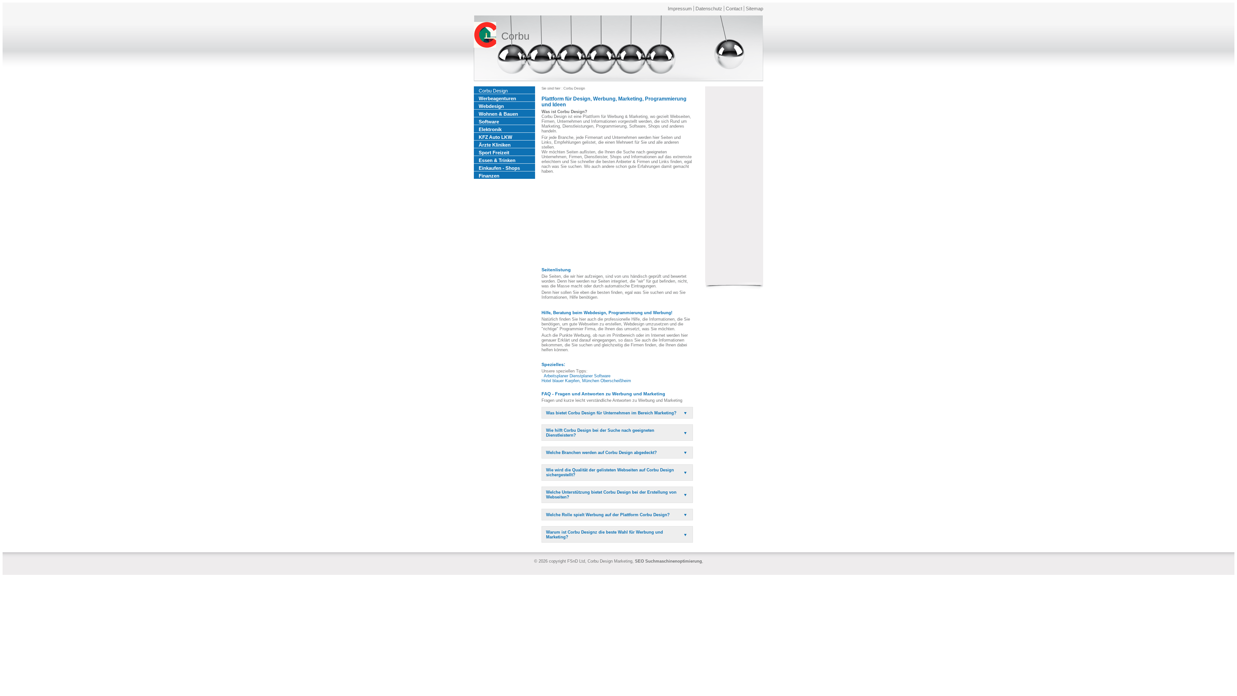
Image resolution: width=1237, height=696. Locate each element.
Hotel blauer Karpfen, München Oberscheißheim (586, 380)
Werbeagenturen (497, 98)
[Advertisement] (617, 220)
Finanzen (489, 176)
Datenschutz (708, 8)
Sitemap (754, 8)
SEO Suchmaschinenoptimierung (668, 561)
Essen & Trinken (497, 160)
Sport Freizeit (494, 152)
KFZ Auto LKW (495, 137)
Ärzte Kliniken (495, 145)
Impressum (680, 8)
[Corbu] (485, 36)
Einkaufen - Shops (499, 168)
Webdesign (491, 106)
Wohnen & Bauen (498, 114)
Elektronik (490, 129)
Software (489, 121)
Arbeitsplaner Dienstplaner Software (577, 375)
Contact (734, 8)
